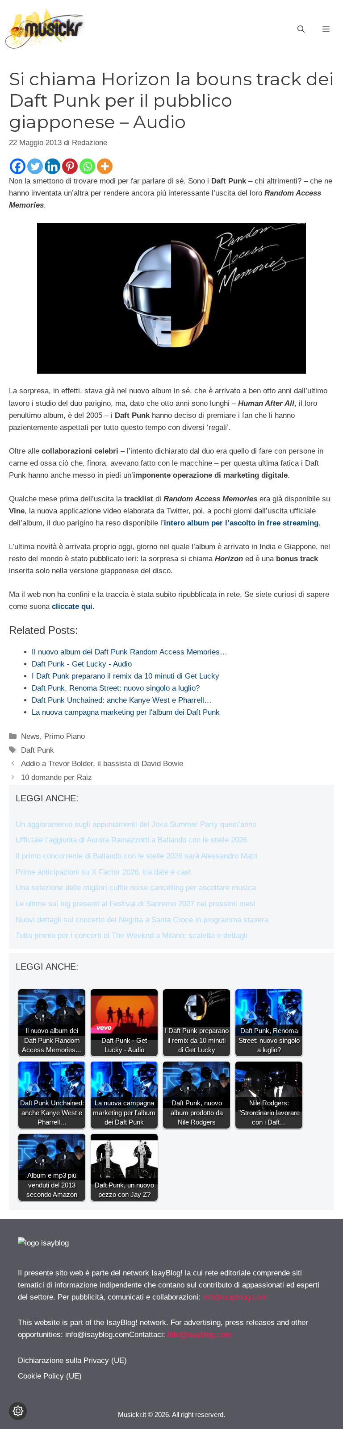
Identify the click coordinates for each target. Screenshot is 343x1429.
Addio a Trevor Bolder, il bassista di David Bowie (102, 763)
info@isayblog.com (235, 1297)
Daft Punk (37, 750)
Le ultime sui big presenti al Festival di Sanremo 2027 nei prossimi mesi (135, 904)
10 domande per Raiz (56, 777)
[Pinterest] (70, 166)
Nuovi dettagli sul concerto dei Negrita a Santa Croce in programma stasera (142, 920)
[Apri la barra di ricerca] (301, 29)
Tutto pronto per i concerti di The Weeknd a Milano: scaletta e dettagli (131, 935)
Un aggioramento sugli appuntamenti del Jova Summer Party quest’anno (136, 824)
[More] (105, 166)
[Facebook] (17, 166)
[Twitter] (35, 166)
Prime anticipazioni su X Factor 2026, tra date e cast (103, 872)
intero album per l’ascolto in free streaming (241, 523)
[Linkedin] (52, 166)
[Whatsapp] (87, 166)
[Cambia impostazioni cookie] (18, 1411)
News (30, 736)
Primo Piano (64, 736)
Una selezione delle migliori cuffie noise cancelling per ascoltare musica (136, 887)
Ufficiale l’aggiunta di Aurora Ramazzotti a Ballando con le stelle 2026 (131, 840)
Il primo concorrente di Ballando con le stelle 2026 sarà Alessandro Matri (137, 856)
